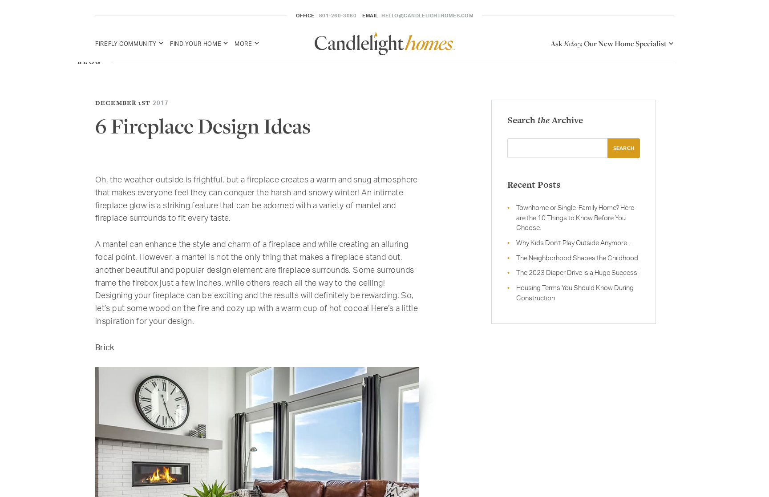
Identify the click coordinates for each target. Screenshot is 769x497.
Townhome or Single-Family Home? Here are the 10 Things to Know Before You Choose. (575, 217)
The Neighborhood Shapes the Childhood (577, 258)
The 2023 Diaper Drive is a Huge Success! (577, 272)
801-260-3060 (338, 15)
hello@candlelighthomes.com (427, 15)
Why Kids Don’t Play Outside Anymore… (574, 242)
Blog (89, 61)
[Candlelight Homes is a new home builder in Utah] (385, 43)
